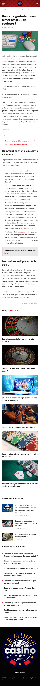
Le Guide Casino (6, 10)
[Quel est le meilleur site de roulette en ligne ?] (20, 355)
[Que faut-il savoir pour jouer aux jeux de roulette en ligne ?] (20, 385)
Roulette (24, 10)
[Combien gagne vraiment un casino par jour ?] (7, 537)
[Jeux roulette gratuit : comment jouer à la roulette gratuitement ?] (20, 470)
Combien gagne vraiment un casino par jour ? (21, 568)
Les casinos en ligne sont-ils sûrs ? (18, 144)
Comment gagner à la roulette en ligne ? (20, 141)
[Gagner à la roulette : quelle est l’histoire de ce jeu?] (20, 441)
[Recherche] (37, 3)
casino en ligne (25, 232)
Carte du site (20, 673)
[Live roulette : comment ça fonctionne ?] (20, 414)
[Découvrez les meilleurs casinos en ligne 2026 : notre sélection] (7, 523)
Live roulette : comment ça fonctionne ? (19, 427)
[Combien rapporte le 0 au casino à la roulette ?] (20, 326)
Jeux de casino (17, 10)
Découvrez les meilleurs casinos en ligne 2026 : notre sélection (26, 523)
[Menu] (3, 3)
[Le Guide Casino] (20, 3)
